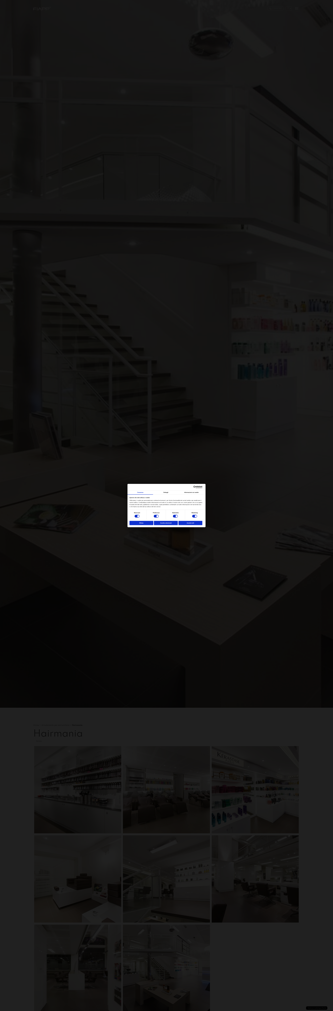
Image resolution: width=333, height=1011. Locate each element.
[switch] (156, 516)
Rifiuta (141, 523)
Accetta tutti (190, 523)
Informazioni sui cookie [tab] (191, 492)
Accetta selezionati (166, 523)
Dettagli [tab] (165, 492)
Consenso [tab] (140, 492)
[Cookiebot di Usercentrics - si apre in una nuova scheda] (194, 487)
